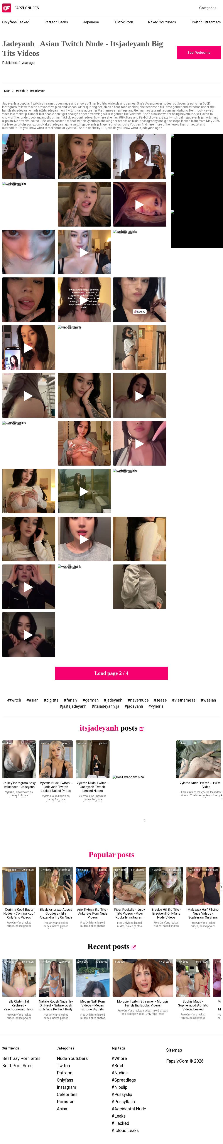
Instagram (66, 1087)
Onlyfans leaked (15, 22)
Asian (62, 1108)
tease (162, 700)
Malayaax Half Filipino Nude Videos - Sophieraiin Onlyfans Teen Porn (203, 915)
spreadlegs (125, 1080)
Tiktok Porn (123, 22)
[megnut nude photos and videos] (93, 978)
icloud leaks (126, 1130)
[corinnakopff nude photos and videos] (19, 886)
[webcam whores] (143, 821)
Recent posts (109, 946)
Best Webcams (199, 53)
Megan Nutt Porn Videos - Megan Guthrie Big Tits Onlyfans (92, 1007)
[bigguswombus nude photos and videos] (143, 978)
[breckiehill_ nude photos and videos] (166, 886)
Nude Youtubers (72, 1058)
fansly (71, 700)
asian (34, 700)
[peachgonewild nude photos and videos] (19, 978)
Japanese (91, 22)
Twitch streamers (206, 22)
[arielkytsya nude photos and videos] (93, 886)
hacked (121, 1123)
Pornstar (65, 1101)
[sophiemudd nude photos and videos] (193, 978)
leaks (120, 1116)
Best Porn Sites (17, 1065)
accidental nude (130, 1108)
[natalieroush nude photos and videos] (56, 978)
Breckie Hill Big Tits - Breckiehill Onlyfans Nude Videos (166, 913)
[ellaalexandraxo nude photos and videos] (56, 886)
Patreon (64, 1072)
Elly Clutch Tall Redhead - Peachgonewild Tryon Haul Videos (19, 1007)
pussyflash (124, 1101)
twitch (15, 700)
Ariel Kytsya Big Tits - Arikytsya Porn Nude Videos (92, 913)
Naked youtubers (162, 22)
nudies (121, 1072)
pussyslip (123, 1094)
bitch (119, 1065)
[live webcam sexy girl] (143, 794)
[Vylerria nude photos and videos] (19, 759)
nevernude (139, 700)
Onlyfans (65, 1080)
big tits (52, 700)
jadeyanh (114, 700)
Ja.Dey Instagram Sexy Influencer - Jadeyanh (19, 785)
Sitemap (174, 1050)
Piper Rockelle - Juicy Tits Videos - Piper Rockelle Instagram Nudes (129, 915)
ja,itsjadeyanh (74, 706)
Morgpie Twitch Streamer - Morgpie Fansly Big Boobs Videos (143, 1003)
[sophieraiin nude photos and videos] (203, 886)
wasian (209, 700)
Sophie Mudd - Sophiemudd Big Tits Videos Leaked (193, 1005)
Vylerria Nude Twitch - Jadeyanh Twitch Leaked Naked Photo (56, 787)
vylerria (157, 706)
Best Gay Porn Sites (21, 1058)
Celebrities (67, 1094)
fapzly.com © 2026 (185, 1061)
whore (120, 1058)
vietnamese (185, 700)
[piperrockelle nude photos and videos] (129, 886)
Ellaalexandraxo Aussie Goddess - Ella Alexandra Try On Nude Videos (56, 915)
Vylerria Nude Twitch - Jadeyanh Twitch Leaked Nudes (93, 787)
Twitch (63, 1065)
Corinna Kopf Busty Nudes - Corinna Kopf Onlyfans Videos (19, 913)
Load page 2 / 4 (111, 673)
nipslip (120, 1087)
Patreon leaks (56, 22)
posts (128, 728)
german (92, 700)
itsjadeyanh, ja (106, 706)
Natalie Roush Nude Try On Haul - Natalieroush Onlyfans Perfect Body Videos (56, 1007)
